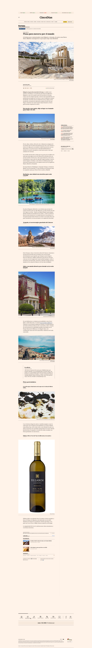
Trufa (37, 555)
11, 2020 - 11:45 (28, 85)
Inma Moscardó (26, 84)
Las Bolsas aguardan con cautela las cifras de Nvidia (33, 28)
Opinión (52, 21)
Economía (35, 21)
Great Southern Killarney (46, 322)
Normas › (53, 535)
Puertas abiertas (26, 32)
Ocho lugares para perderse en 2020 (38, 547)
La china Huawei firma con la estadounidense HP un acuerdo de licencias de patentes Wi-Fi (67, 134)
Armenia (43, 555)
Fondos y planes (43, 21)
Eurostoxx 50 (53, 12)
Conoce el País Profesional (46, 622)
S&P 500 (31, 12)
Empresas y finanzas (27, 21)
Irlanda (47, 555)
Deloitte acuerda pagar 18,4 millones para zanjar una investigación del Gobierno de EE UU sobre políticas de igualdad (67, 138)
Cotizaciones (38, 21)
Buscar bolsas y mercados (65, 146)
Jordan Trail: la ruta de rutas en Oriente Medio (41, 540)
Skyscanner (24, 555)
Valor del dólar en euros (65, 12)
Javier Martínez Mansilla (33, 542)
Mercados (31, 21)
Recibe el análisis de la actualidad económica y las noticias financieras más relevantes (36, 533)
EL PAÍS (55, 21)
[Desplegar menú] (19, 17)
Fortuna (21, 26)
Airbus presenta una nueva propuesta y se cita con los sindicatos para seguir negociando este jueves (67, 127)
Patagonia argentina (33, 555)
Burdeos (28, 555)
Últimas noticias (48, 21)
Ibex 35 (22, 12)
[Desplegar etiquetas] (54, 555)
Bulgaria (40, 555)
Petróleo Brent (42, 12)
